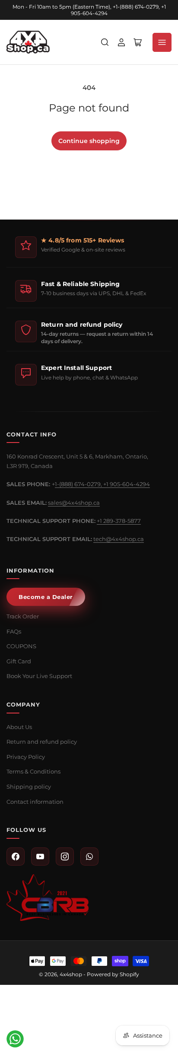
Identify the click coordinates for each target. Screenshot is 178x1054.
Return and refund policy (41, 741)
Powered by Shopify (113, 974)
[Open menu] (162, 42)
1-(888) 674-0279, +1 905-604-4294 (102, 484)
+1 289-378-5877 (119, 520)
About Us (19, 726)
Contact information (35, 801)
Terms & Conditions (33, 771)
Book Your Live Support (39, 675)
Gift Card (18, 661)
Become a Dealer (46, 596)
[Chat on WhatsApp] (15, 1039)
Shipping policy (28, 786)
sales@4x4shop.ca (74, 502)
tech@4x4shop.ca (118, 538)
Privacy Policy (25, 756)
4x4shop (71, 974)
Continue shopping (89, 141)
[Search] (104, 42)
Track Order (22, 616)
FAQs (13, 631)
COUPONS (21, 646)
